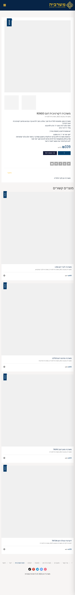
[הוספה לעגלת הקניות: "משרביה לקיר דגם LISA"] (4, 276)
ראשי (4, 563)
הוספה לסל (48, 153)
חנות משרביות (20, 563)
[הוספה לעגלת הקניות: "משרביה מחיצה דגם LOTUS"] (4, 367)
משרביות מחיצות (44, 361)
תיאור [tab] (9, 173)
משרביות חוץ (46, 563)
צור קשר (65, 563)
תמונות (37, 563)
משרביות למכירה (50, 117)
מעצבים (56, 563)
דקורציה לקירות (67, 543)
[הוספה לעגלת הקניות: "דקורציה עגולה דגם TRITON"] (4, 549)
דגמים (30, 563)
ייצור (10, 563)
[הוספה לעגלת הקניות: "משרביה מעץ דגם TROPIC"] (4, 458)
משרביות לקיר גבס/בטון (42, 269)
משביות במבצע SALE (64, 117)
